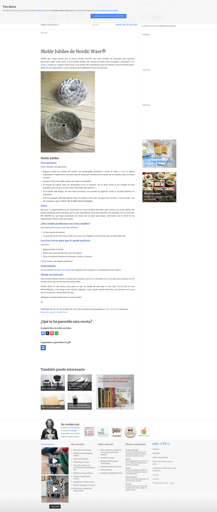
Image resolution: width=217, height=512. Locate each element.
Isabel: (137, 462)
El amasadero (117, 432)
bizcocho (45, 312)
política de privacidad (109, 11)
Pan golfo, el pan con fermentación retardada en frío (84, 467)
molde (52, 312)
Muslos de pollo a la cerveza (84, 485)
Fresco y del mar (103, 432)
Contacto (156, 479)
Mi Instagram (47, 444)
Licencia (156, 475)
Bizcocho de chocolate (82, 450)
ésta (105, 279)
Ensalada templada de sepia (112, 473)
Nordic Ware (61, 312)
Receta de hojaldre (80, 459)
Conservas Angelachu (130, 432)
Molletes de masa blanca (83, 473)
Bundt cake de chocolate (127, 24)
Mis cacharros (112, 309)
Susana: (136, 487)
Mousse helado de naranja (111, 467)
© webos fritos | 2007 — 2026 (163, 483)
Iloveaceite (89, 432)
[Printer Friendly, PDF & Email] (43, 349)
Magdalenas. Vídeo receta (83, 482)
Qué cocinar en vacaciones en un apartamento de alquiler (111, 452)
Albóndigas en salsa (81, 462)
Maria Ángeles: (137, 479)
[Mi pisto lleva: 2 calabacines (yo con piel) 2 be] (54, 460)
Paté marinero (106, 470)
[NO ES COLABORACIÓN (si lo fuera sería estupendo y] (54, 489)
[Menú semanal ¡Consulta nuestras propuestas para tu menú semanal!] (159, 201)
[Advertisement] (82, 39)
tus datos (38, 11)
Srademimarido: (136, 453)
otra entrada (66, 270)
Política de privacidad (160, 457)
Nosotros (156, 449)
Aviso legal (156, 453)
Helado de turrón (107, 458)
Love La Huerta (144, 432)
